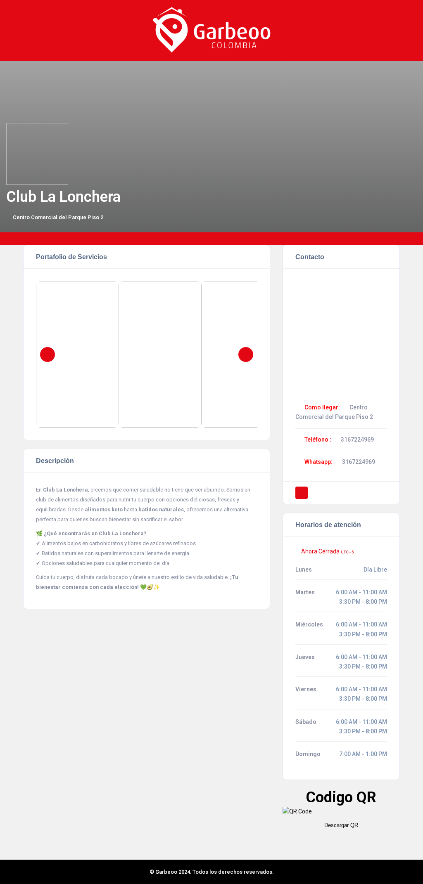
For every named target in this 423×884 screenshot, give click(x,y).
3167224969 (357, 439)
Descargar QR (341, 825)
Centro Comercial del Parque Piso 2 (58, 217)
